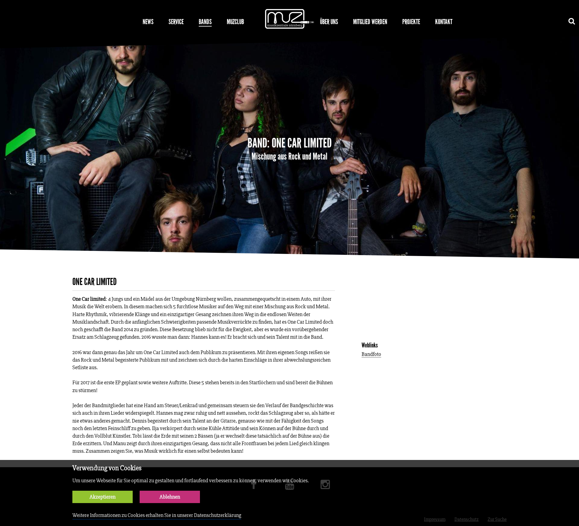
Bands (205, 21)
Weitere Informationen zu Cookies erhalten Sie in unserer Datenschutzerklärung (156, 515)
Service (176, 21)
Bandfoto (371, 354)
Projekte (411, 21)
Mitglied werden (370, 21)
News (148, 21)
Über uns (329, 21)
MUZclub (235, 21)
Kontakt (443, 21)
